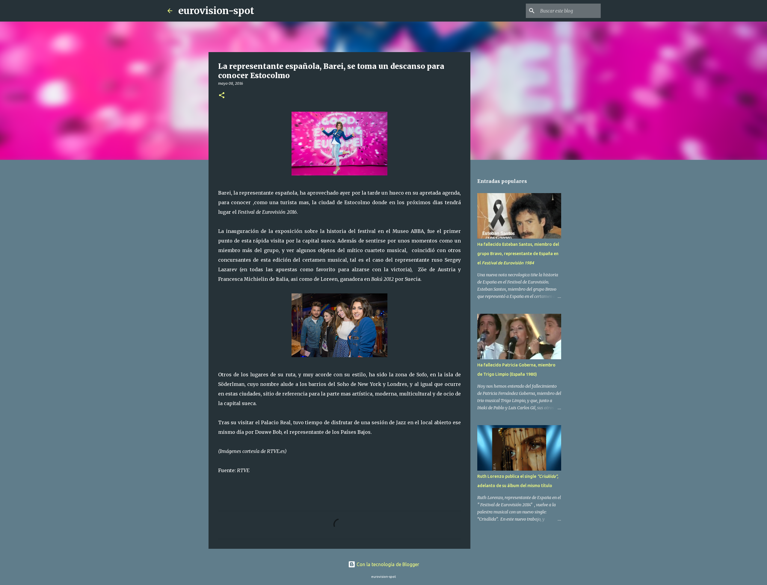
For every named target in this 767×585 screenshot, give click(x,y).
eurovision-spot (216, 11)
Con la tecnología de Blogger (387, 564)
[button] (221, 96)
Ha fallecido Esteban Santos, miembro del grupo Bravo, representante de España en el (518, 253)
